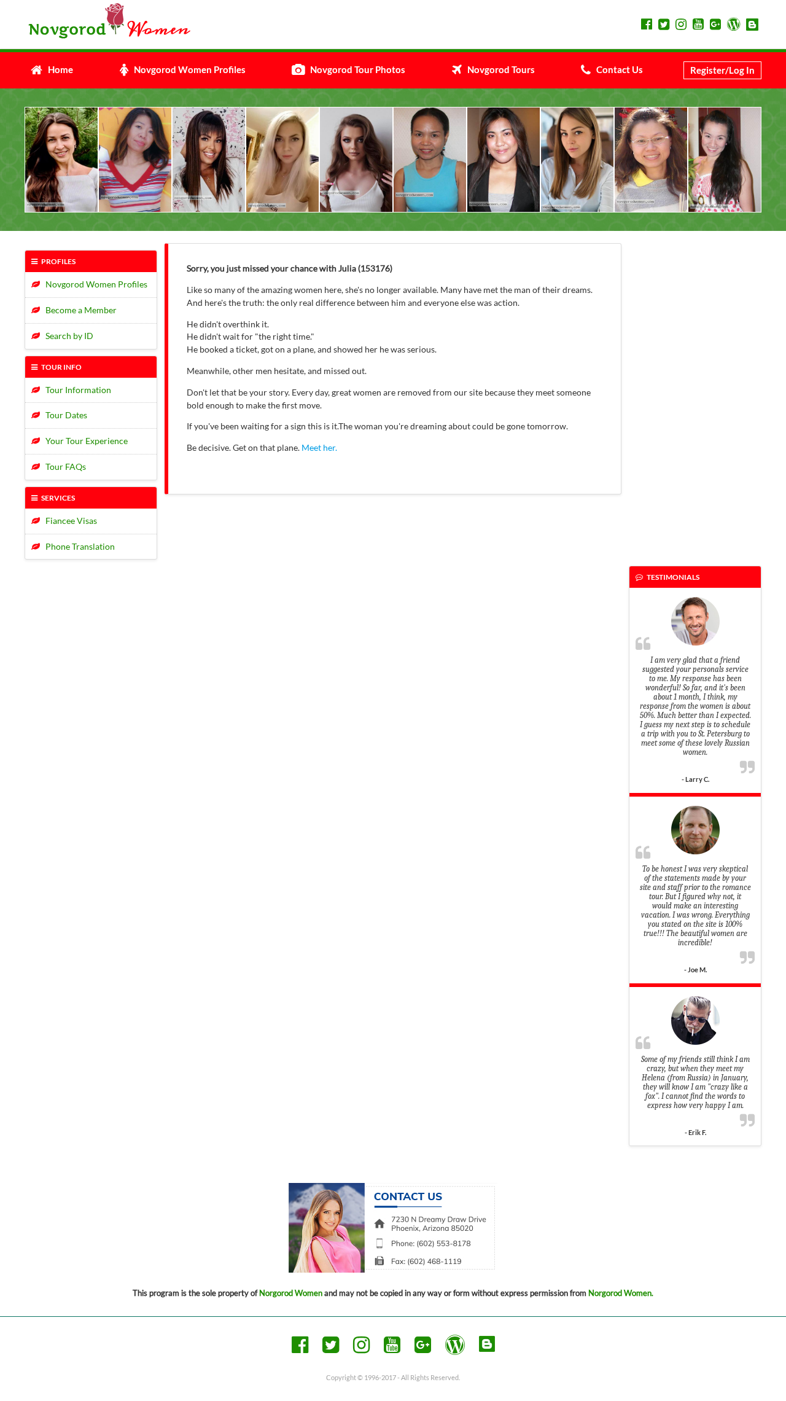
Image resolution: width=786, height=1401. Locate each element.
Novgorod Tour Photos (355, 69)
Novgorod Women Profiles (187, 69)
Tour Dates (63, 415)
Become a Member (78, 310)
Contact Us (617, 69)
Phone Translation (77, 546)
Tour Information (75, 389)
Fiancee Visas (68, 520)
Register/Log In (722, 70)
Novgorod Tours (498, 69)
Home (57, 69)
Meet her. (319, 447)
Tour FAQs (63, 466)
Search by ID (66, 335)
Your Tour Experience (84, 440)
